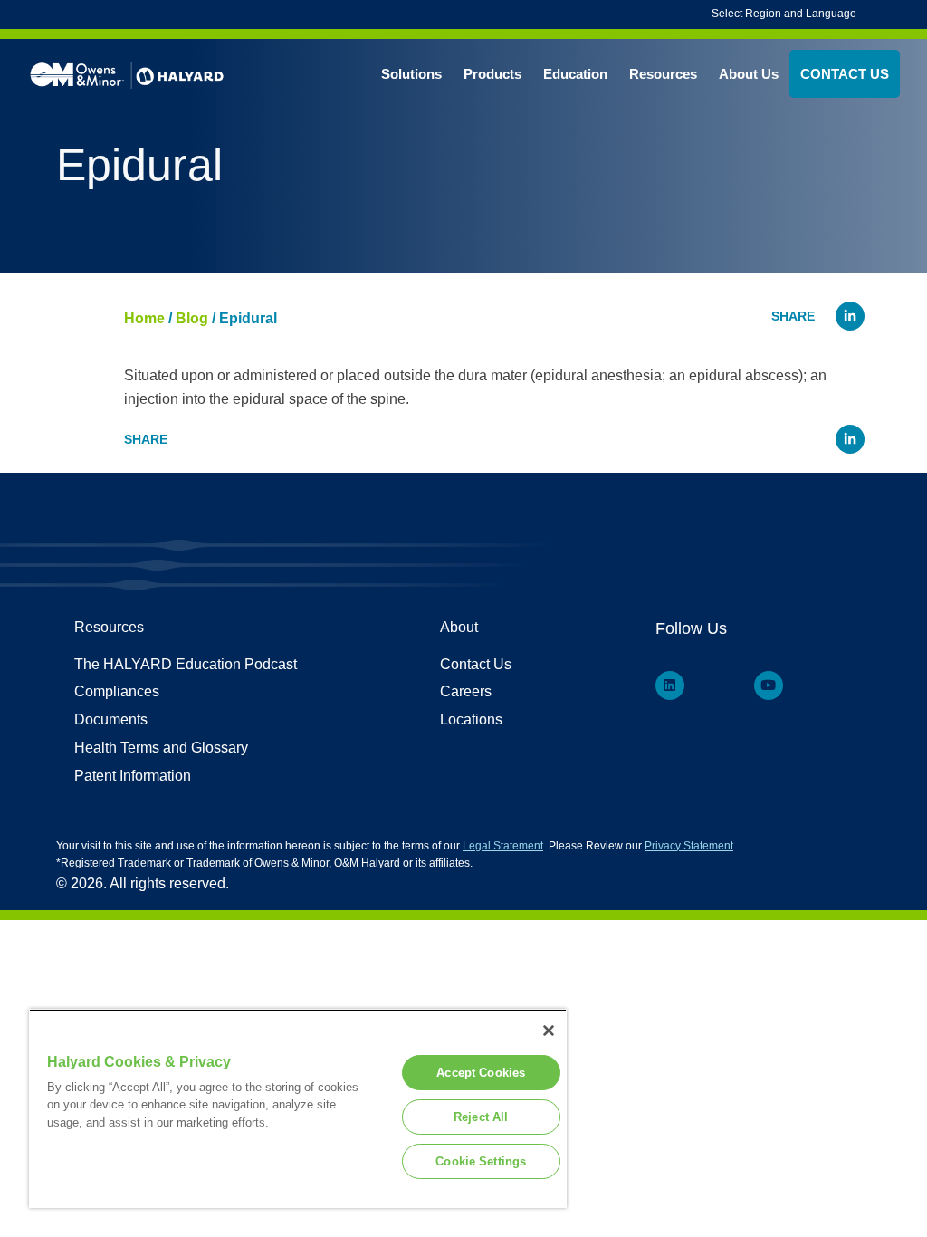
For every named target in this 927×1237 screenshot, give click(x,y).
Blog (192, 318)
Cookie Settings (480, 1161)
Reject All (481, 1117)
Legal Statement (503, 845)
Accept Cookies (480, 1072)
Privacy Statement (689, 845)
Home (144, 318)
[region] (298, 1108)
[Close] (548, 1030)
